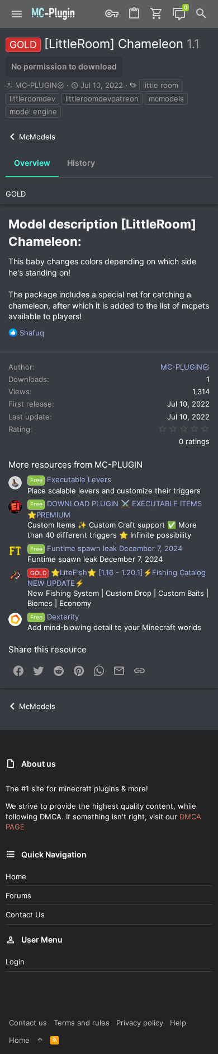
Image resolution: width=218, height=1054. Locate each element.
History (81, 162)
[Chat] (179, 14)
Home (16, 876)
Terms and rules (82, 1022)
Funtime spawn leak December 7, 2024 (106, 548)
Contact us (25, 914)
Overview (32, 162)
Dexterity (54, 616)
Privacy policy (139, 1022)
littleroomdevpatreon (102, 98)
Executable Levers (70, 479)
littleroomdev (32, 98)
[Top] (40, 1040)
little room (160, 85)
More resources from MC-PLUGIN (75, 464)
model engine (33, 111)
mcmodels (166, 98)
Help (178, 1022)
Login (15, 961)
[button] (17, 14)
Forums (18, 895)
